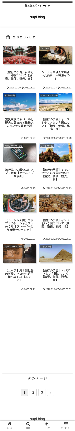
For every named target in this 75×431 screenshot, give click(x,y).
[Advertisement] (37, 331)
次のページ (38, 378)
